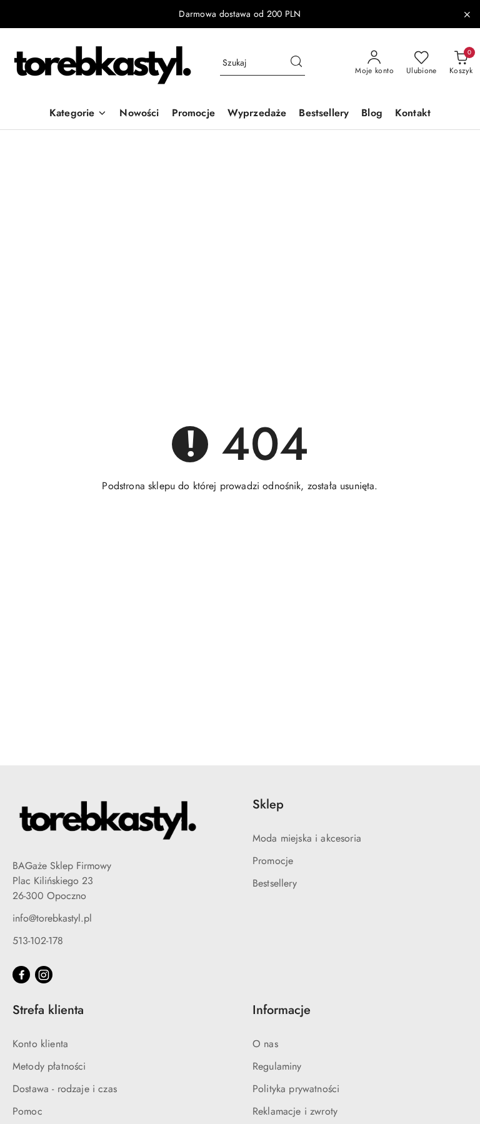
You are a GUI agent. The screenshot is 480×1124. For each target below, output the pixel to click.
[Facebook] (21, 974)
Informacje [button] (281, 1010)
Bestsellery (274, 883)
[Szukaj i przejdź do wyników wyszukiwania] (296, 63)
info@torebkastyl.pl (52, 918)
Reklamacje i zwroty (295, 1111)
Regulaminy (277, 1066)
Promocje (272, 860)
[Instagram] (43, 974)
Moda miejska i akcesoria (306, 838)
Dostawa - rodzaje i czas (64, 1089)
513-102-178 (37, 940)
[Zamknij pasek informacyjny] (466, 14)
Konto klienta (40, 1044)
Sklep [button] (268, 804)
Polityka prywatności (295, 1089)
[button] (78, 114)
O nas (265, 1044)
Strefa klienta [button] (48, 1010)
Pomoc (27, 1111)
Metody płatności (49, 1066)
